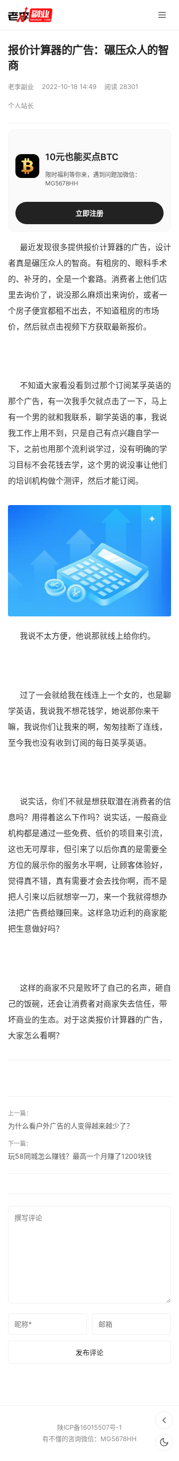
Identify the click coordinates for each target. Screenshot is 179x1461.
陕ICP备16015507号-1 (89, 1427)
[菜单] (162, 15)
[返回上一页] (164, 1420)
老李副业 (21, 86)
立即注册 (89, 213)
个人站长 (21, 105)
